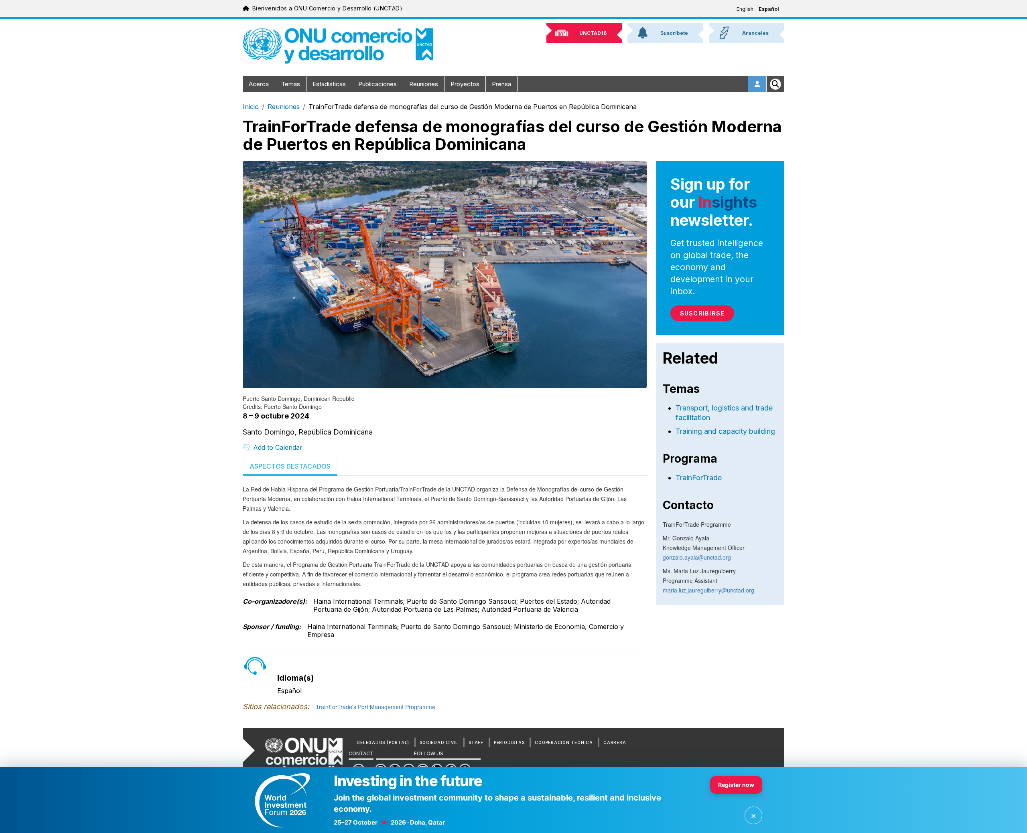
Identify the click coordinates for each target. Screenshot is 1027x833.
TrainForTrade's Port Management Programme (375, 707)
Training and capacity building (725, 431)
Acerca (259, 84)
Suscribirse (702, 313)
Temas (290, 84)
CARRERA (614, 742)
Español (769, 9)
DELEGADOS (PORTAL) (383, 742)
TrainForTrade (699, 477)
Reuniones (423, 84)
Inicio (251, 107)
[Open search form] (775, 84)
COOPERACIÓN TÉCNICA (564, 742)
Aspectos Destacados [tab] (290, 466)
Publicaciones (377, 84)
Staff (476, 742)
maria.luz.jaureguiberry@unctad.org (708, 590)
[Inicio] (338, 46)
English (745, 9)
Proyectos (465, 84)
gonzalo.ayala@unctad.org (697, 557)
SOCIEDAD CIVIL (439, 742)
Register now (736, 784)
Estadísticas (329, 84)
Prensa (501, 84)
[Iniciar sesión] (757, 84)
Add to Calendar (277, 447)
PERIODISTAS (509, 742)
